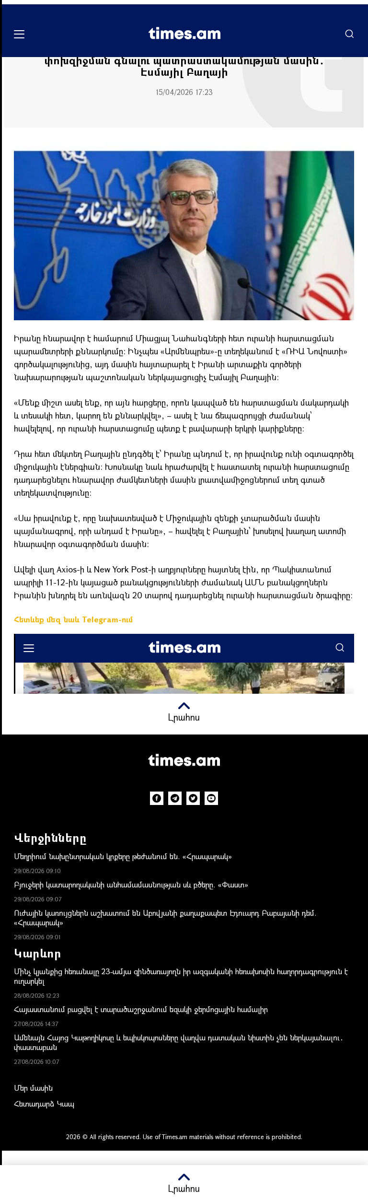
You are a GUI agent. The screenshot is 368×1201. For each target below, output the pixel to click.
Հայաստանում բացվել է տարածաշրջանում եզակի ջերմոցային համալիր (141, 1009)
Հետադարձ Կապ (44, 1103)
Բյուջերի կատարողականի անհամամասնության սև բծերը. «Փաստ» (131, 884)
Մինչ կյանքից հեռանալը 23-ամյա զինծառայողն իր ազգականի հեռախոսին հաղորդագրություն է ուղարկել (181, 976)
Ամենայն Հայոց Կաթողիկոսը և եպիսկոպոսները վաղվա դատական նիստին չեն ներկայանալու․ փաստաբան (179, 1042)
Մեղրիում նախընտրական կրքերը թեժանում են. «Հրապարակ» (123, 856)
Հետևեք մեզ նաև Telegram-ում (73, 619)
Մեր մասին (33, 1088)
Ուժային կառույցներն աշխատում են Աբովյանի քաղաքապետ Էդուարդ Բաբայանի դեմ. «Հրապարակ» (165, 917)
